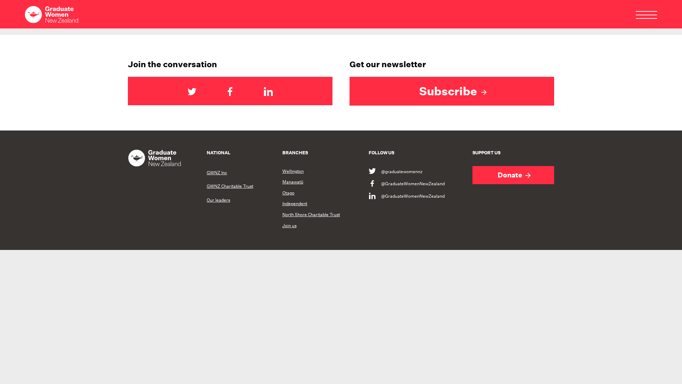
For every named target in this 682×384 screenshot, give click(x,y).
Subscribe (449, 91)
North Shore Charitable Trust (311, 215)
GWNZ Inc (217, 173)
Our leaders (218, 200)
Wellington (293, 171)
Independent (294, 204)
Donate (511, 175)
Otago (288, 193)
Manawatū (292, 182)
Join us (289, 226)
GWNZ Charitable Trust (230, 186)
